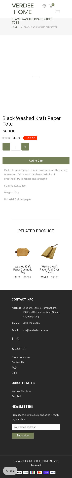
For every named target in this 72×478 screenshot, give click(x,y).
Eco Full (16, 396)
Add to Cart (23, 252)
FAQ (14, 367)
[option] (22, 260)
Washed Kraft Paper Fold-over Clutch (49, 269)
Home (14, 27)
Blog (14, 372)
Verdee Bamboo (21, 391)
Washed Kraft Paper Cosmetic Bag (22, 269)
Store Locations (21, 357)
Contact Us (18, 362)
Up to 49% (31, 138)
